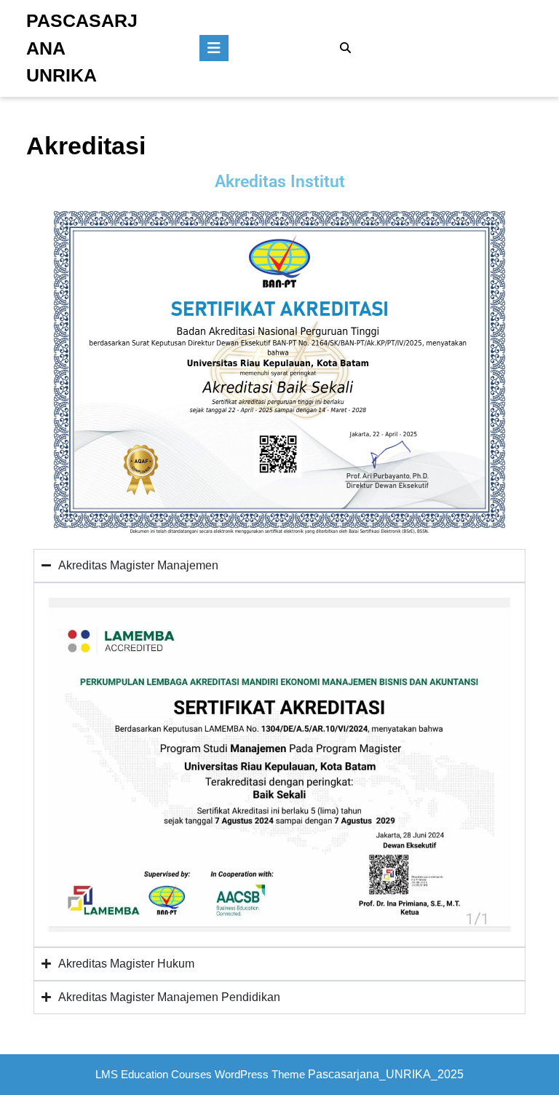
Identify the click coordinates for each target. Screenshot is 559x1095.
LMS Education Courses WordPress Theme (200, 1074)
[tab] (214, 48)
